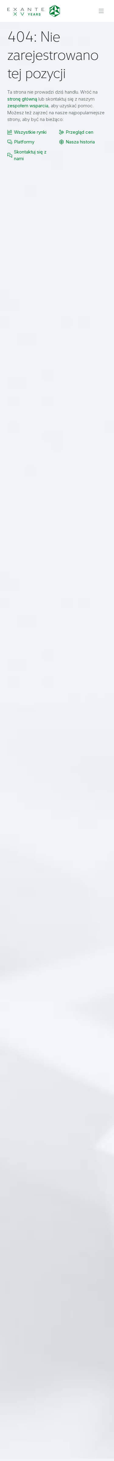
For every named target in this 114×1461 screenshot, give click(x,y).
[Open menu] (101, 10)
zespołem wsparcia (27, 106)
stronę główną (22, 99)
